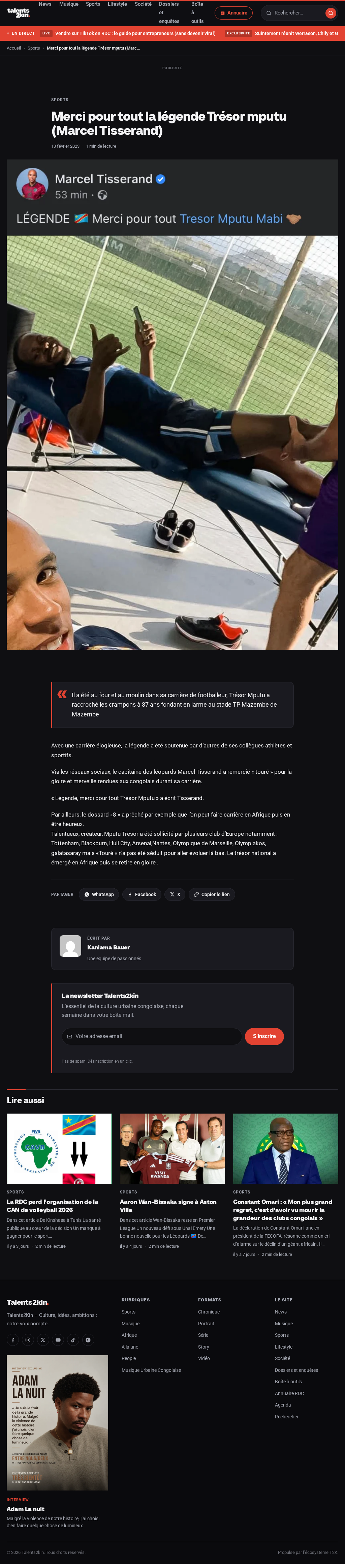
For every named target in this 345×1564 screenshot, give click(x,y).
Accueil (14, 48)
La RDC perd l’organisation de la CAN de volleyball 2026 (52, 1206)
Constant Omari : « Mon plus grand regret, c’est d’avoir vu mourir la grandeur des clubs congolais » (282, 1209)
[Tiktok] (73, 1340)
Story (203, 1347)
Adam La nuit (25, 1509)
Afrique (129, 1335)
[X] (43, 1340)
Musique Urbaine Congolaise (151, 1370)
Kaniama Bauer (108, 947)
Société (282, 1358)
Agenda (283, 1405)
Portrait (206, 1324)
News (281, 1312)
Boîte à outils (288, 1382)
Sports (34, 48)
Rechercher (287, 1417)
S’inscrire (264, 1036)
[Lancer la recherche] (330, 13)
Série (203, 1335)
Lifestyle (283, 1347)
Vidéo (204, 1358)
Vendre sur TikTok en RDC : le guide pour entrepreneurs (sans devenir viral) (128, 33)
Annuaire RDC (289, 1393)
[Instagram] (28, 1340)
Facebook (145, 894)
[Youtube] (58, 1340)
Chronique (209, 1312)
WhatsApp (103, 894)
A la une (130, 1347)
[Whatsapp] (88, 1340)
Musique (130, 1324)
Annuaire (237, 13)
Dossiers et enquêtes (296, 1370)
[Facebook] (13, 1340)
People (129, 1358)
